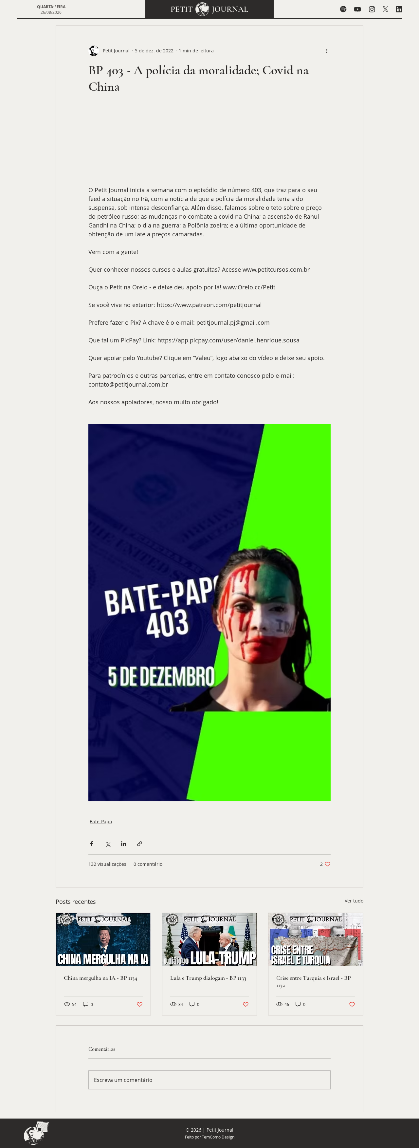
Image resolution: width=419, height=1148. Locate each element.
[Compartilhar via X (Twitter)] (107, 844)
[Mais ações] (327, 51)
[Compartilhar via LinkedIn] (123, 844)
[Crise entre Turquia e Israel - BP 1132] (315, 939)
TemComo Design (218, 1136)
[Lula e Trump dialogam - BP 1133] (209, 939)
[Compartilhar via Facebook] (91, 844)
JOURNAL (230, 9)
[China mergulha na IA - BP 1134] (103, 939)
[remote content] (209, 143)
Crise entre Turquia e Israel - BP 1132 (313, 981)
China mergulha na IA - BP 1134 (100, 977)
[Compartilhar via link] (140, 844)
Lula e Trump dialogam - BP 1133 (208, 977)
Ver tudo (354, 901)
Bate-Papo (101, 821)
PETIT (182, 9)
